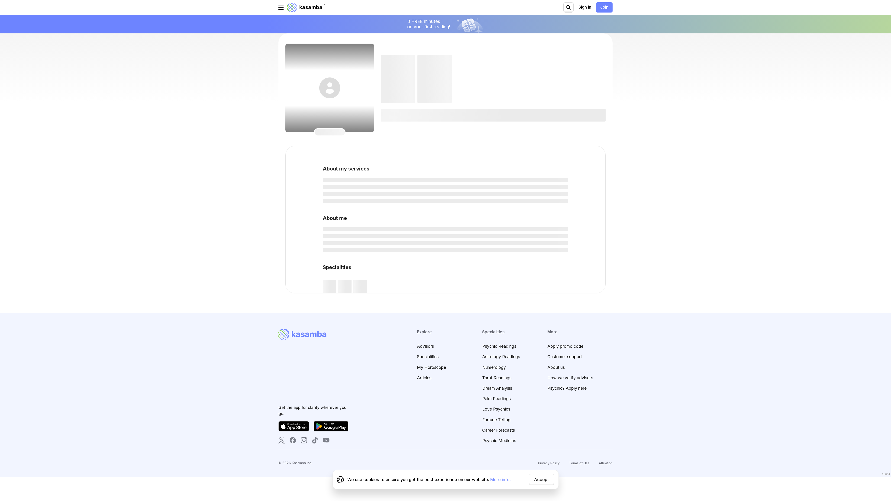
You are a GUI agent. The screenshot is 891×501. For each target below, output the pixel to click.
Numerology (494, 367)
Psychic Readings (499, 346)
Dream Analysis (497, 388)
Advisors (425, 346)
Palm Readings (496, 398)
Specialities (428, 356)
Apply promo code (565, 346)
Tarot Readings (496, 377)
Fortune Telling (496, 419)
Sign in (584, 7)
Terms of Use (579, 463)
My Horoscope (431, 367)
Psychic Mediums (499, 440)
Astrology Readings (501, 356)
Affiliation (606, 463)
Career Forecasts (498, 430)
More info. (500, 479)
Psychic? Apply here (567, 388)
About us (556, 367)
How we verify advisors (570, 377)
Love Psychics (496, 409)
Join (604, 7)
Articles (424, 377)
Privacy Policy (549, 463)
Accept (541, 479)
